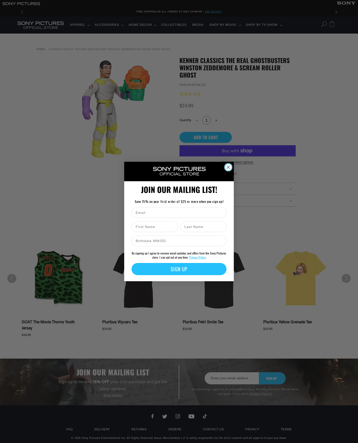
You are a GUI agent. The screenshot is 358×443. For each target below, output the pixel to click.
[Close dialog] (228, 167)
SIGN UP (179, 269)
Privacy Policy (197, 257)
